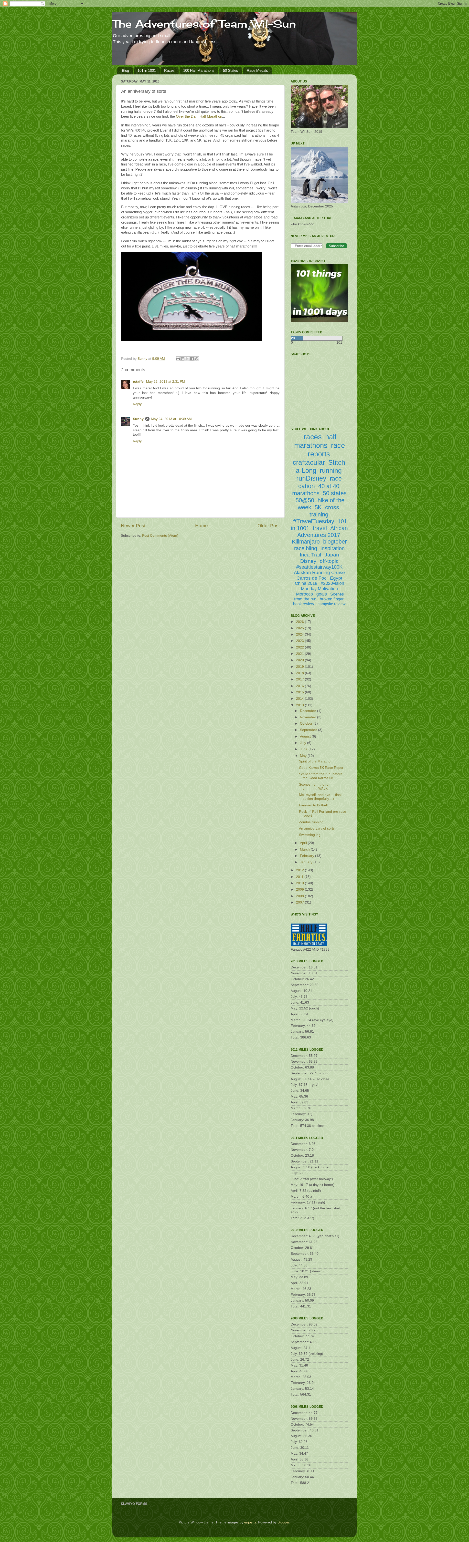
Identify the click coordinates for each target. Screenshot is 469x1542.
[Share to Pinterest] (196, 358)
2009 (300, 889)
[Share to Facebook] (192, 358)
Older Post (268, 525)
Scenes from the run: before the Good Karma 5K (320, 776)
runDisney (311, 478)
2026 (300, 622)
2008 (300, 896)
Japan (332, 554)
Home (201, 525)
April (304, 843)
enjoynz (250, 1522)
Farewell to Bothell (313, 805)
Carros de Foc (312, 578)
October (306, 723)
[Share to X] (187, 358)
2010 (300, 883)
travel (320, 528)
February (307, 856)
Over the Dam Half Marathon (199, 116)
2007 (300, 902)
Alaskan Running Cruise (319, 572)
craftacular (309, 462)
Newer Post (133, 525)
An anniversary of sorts (317, 828)
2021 (300, 654)
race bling (305, 548)
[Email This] (178, 358)
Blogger (283, 1522)
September (309, 730)
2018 (300, 673)
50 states (335, 493)
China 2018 (306, 583)
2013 (300, 705)
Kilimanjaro (306, 541)
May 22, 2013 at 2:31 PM (165, 381)
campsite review (332, 604)
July (303, 743)
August (306, 736)
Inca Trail (310, 554)
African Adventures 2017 (322, 531)
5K (318, 507)
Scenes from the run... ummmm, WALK (316, 786)
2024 (300, 634)
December (308, 711)
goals (321, 594)
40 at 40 (328, 486)
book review (303, 604)
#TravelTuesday (313, 521)
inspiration (332, 548)
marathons (306, 493)
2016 (300, 686)
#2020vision (332, 583)
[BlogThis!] (182, 358)
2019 (300, 666)
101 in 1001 (147, 70)
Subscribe (336, 246)
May (304, 756)
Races (169, 70)
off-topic (329, 561)
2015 (300, 692)
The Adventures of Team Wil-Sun (204, 24)
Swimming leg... (311, 835)
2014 (300, 698)
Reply (137, 404)
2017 (300, 679)
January (306, 862)
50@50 (305, 500)
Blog (125, 70)
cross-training (325, 511)
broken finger (332, 599)
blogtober (335, 541)
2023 (300, 641)
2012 (300, 870)
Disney (308, 561)
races (313, 437)
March (305, 849)
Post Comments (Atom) (160, 535)
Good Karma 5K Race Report (321, 768)
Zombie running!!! (312, 822)
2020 (300, 660)
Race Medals (257, 70)
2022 (300, 647)
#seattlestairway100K (319, 567)
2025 (300, 628)
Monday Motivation (319, 588)
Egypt (336, 578)
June (304, 749)
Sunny (138, 419)
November (308, 717)
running (331, 470)
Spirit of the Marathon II (317, 761)
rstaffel (139, 381)
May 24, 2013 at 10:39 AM (171, 419)
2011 (300, 877)
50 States (230, 70)
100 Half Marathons (198, 70)
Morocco (304, 594)
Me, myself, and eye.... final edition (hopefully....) (320, 797)
